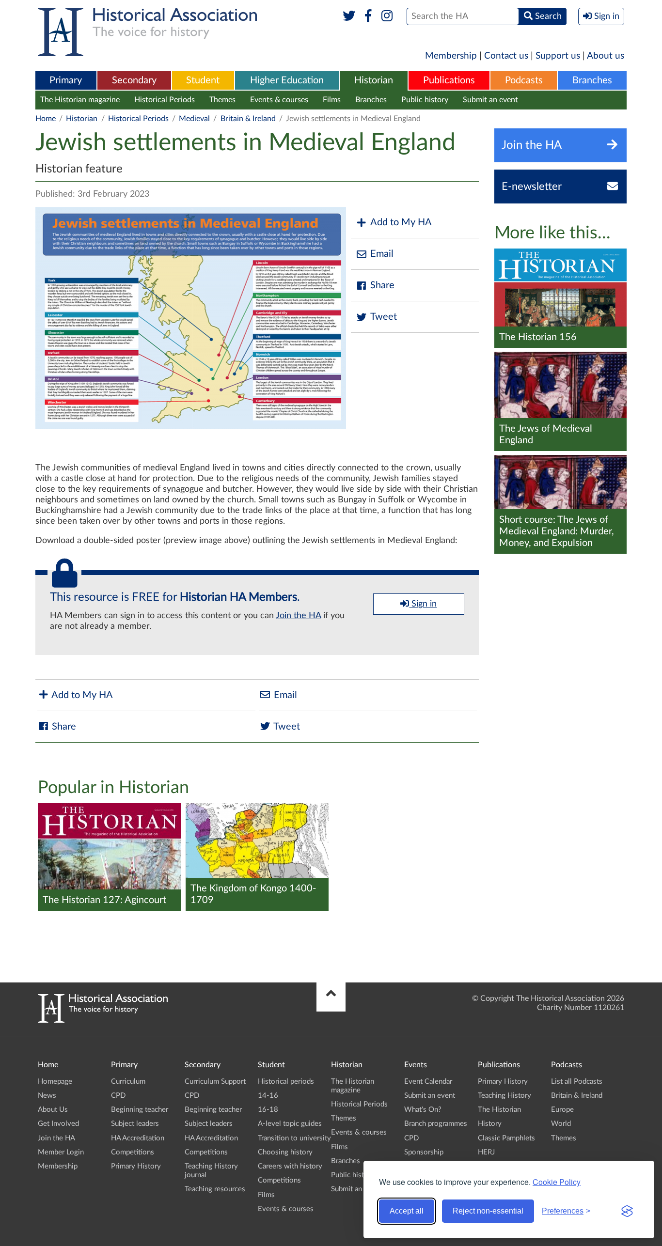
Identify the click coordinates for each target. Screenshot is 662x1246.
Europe (562, 1109)
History (490, 1123)
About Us (53, 1109)
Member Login (61, 1152)
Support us (558, 56)
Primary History (136, 1166)
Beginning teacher (139, 1109)
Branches (592, 80)
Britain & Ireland (248, 119)
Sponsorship (423, 1152)
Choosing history (285, 1152)
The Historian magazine (80, 100)
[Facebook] (368, 16)
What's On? (422, 1109)
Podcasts (524, 80)
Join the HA (298, 615)
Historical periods (286, 1081)
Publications (449, 80)
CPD (118, 1095)
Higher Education (287, 80)
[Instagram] (387, 16)
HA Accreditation (137, 1138)
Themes (222, 100)
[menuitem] (66, 81)
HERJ (486, 1152)
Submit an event (490, 100)
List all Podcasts (576, 1081)
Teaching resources (215, 1189)
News (47, 1095)
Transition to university (294, 1138)
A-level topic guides (290, 1123)
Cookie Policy (557, 1181)
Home (45, 119)
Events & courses (279, 100)
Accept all (407, 1211)
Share (382, 285)
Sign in (423, 604)
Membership (451, 56)
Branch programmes (435, 1123)
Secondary (134, 80)
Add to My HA (401, 222)
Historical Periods (164, 100)
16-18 (268, 1109)
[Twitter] (349, 16)
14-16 (268, 1095)
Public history (424, 100)
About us (605, 56)
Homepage (55, 1081)
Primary (65, 80)
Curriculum (128, 1081)
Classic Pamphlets (506, 1138)
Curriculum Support (215, 1081)
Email (382, 254)
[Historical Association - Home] (103, 1020)
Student (203, 80)
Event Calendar (428, 1081)
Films (332, 100)
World (561, 1123)
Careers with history (290, 1166)
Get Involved (58, 1123)
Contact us (506, 56)
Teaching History (504, 1095)
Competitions (132, 1152)
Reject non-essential (488, 1211)
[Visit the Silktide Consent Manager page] (627, 1211)
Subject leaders (135, 1123)
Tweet (383, 317)
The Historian (499, 1109)
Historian (373, 80)
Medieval (194, 119)
